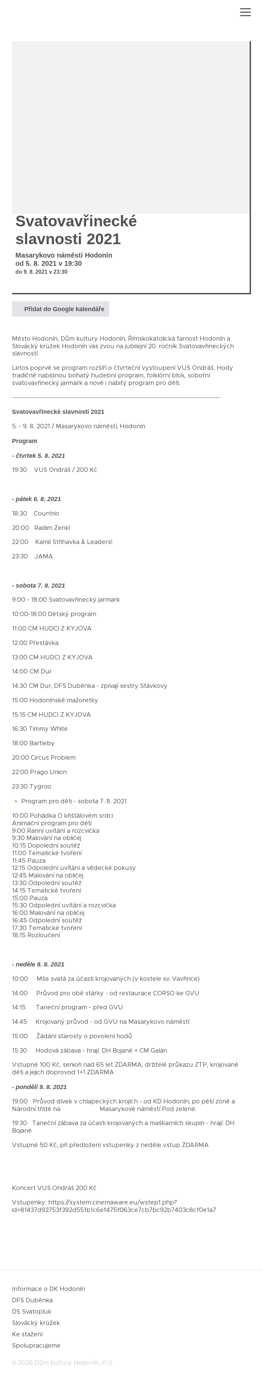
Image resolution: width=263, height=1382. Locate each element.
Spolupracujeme (36, 1346)
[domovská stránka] (30, 13)
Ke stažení (27, 1335)
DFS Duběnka (32, 1301)
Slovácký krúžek (36, 1323)
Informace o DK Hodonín (48, 1289)
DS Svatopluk (31, 1312)
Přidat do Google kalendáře (64, 309)
